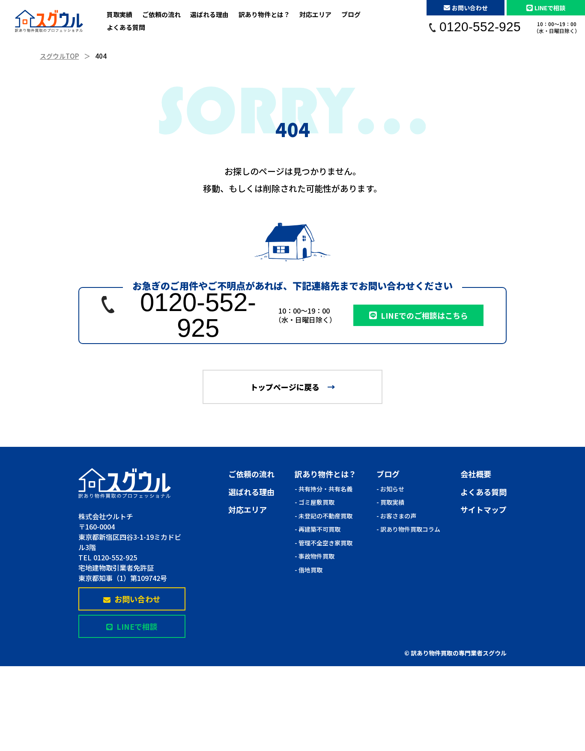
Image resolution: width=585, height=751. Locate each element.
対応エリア (315, 14)
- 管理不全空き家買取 (323, 543)
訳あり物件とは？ (264, 14)
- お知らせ (390, 489)
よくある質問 (126, 27)
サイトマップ (483, 509)
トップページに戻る (284, 386)
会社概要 (475, 473)
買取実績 (119, 14)
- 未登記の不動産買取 (323, 516)
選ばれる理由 (209, 14)
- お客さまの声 (396, 516)
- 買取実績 (390, 502)
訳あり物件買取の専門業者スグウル (459, 653)
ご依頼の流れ (161, 14)
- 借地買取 (308, 569)
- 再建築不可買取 (317, 529)
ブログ (351, 14)
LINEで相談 (549, 7)
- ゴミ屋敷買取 (314, 502)
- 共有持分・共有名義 (323, 489)
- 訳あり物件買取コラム (408, 529)
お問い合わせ (470, 7)
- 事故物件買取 (314, 556)
